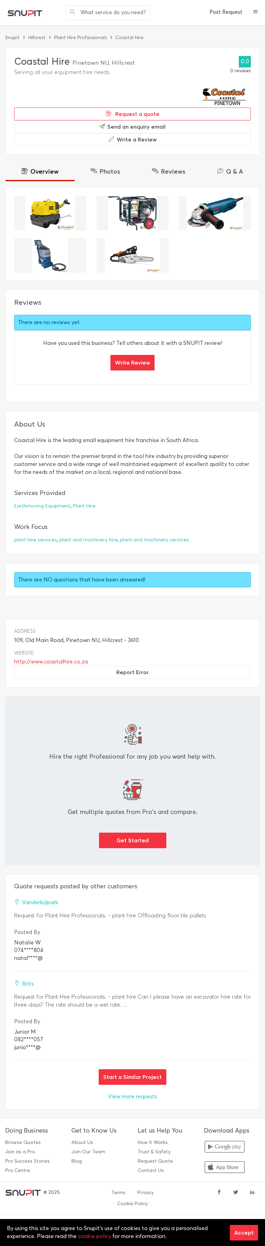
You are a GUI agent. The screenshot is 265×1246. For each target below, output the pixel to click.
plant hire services (35, 540)
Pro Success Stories (27, 1161)
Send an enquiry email (136, 126)
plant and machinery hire (88, 540)
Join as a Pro (20, 1152)
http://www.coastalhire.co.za (51, 661)
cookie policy (94, 1236)
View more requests (132, 1096)
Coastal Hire (130, 37)
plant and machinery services (154, 540)
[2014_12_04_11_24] (50, 213)
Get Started (133, 840)
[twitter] (235, 1192)
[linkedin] (252, 1192)
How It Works (153, 1142)
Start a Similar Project (132, 1076)
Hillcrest (37, 37)
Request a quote (136, 113)
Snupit (12, 37)
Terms (118, 1192)
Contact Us (151, 1170)
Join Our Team (88, 1152)
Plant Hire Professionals (80, 37)
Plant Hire (84, 506)
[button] (255, 12)
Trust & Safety (154, 1152)
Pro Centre (17, 1170)
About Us (82, 1142)
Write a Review (137, 139)
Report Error (132, 672)
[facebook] (219, 1192)
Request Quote (155, 1161)
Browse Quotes (23, 1142)
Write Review (132, 362)
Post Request (226, 12)
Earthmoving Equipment (42, 506)
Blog (76, 1161)
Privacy (145, 1192)
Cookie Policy (132, 1204)
